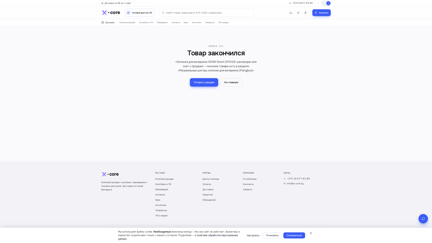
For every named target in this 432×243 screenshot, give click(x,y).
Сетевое (175, 22)
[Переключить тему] (326, 3)
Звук (186, 22)
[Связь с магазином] (423, 218)
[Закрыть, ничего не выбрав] (311, 233)
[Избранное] (298, 12)
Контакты (248, 184)
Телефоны (209, 22)
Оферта (247, 189)
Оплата (206, 184)
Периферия (162, 22)
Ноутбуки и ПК (146, 22)
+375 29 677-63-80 (302, 3)
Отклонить (272, 235)
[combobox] (206, 13)
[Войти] (305, 12)
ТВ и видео (223, 22)
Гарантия (207, 194)
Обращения (209, 199)
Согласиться (294, 235)
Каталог (110, 22)
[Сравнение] (291, 12)
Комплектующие (127, 22)
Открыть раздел (204, 82)
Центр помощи (210, 179)
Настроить (253, 235)
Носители (196, 22)
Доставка (207, 189)
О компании (249, 179)
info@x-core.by (295, 183)
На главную (231, 82)
